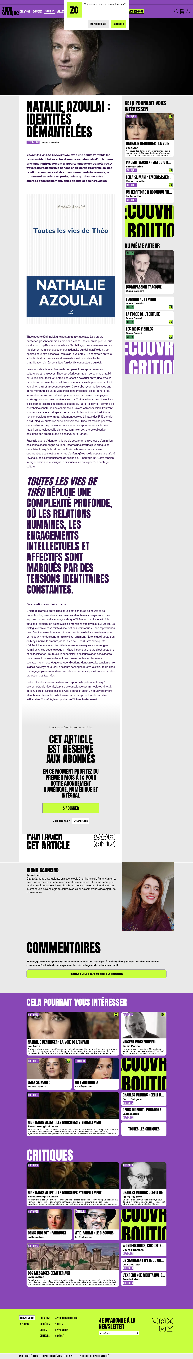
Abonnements (27, 1318)
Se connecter (81, 821)
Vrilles (59, 1324)
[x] (170, 1321)
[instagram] (155, 1321)
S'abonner (71, 808)
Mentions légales (28, 1356)
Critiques (45, 1336)
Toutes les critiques (144, 1129)
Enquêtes (45, 1324)
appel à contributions (66, 1318)
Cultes (43, 1330)
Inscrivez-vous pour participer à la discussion (96, 973)
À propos (24, 1324)
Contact (59, 1336)
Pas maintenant (98, 24)
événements (61, 1330)
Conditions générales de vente (59, 1356)
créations (45, 1318)
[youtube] (162, 1329)
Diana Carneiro (50, 142)
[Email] (170, 1329)
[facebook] (162, 1321)
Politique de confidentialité (94, 1356)
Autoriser (119, 24)
